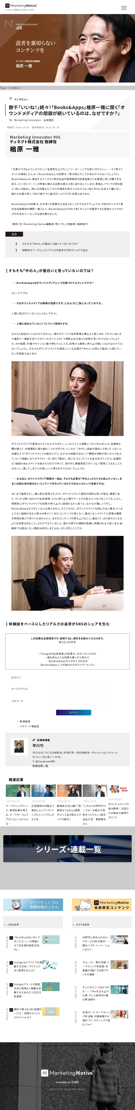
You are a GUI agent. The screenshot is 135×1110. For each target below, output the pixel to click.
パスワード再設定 (29, 726)
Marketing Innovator (27, 120)
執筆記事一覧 (40, 765)
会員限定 (48, 120)
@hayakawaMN (45, 761)
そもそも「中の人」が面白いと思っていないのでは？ (50, 243)
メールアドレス (19, 688)
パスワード (17, 701)
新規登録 (25, 721)
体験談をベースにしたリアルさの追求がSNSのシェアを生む (55, 250)
